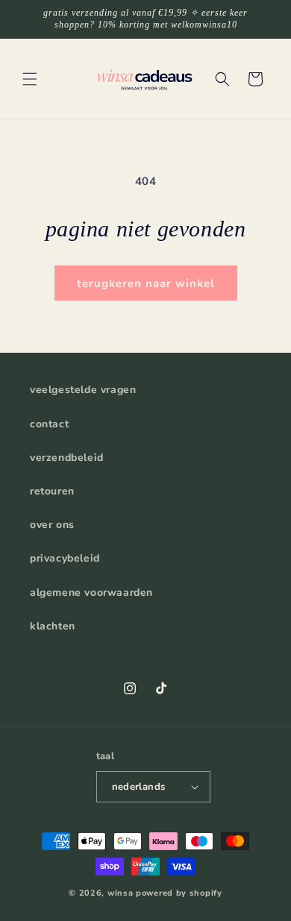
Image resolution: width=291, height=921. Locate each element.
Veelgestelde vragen (83, 390)
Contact (49, 424)
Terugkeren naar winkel (146, 283)
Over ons (52, 525)
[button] (29, 79)
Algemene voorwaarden (91, 592)
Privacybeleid (65, 558)
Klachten (52, 626)
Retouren (52, 491)
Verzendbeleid (67, 457)
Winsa (120, 893)
